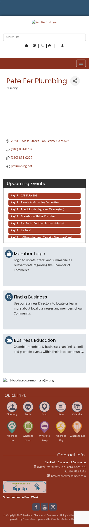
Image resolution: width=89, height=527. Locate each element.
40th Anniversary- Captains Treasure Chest (46, 236)
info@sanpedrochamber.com (68, 476)
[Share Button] (75, 81)
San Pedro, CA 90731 (61, 467)
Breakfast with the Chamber (38, 215)
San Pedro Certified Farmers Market (42, 223)
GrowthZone (29, 519)
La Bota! (26, 230)
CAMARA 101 (29, 195)
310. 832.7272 (77, 471)
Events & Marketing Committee (40, 202)
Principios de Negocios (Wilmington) (42, 209)
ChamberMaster (59, 519)
